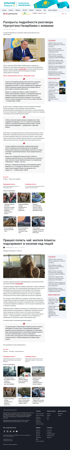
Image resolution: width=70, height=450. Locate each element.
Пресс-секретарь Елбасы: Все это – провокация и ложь (19, 75)
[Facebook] (4, 431)
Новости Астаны (40, 413)
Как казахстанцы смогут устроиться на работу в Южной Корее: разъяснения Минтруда (12, 360)
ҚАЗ (65, 13)
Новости (11, 10)
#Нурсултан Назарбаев (15, 179)
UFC (48, 419)
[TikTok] (10, 431)
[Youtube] (16, 431)
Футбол (48, 413)
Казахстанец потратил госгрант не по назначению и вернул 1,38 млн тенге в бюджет (34, 360)
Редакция (49, 432)
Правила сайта (50, 435)
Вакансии (49, 437)
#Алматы (5, 351)
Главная (4, 10)
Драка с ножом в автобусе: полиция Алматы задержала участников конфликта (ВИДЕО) (56, 56)
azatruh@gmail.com (7, 439)
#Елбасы (5, 179)
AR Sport (31, 10)
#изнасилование (19, 351)
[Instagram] (7, 431)
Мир (45, 10)
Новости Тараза (40, 424)
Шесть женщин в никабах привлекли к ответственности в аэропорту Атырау (56, 50)
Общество (38, 10)
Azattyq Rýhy (19, 283)
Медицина (60, 413)
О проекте (49, 430)
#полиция (11, 351)
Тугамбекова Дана (9, 247)
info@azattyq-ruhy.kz (8, 440)
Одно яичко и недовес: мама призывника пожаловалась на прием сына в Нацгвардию (56, 62)
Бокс (48, 417)
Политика (13, 29)
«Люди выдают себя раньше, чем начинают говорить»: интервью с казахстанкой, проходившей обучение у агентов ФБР (53, 95)
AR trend (25, 10)
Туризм (59, 415)
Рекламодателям (51, 434)
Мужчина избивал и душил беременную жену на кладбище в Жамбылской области (56, 73)
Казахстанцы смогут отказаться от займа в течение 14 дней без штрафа (53, 85)
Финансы (18, 10)
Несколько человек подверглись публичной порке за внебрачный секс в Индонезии (56, 68)
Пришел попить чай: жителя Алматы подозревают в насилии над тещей (56, 44)
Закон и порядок (52, 10)
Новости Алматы (40, 415)
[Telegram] (13, 431)
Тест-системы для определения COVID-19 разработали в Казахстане (35, 187)
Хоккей (48, 415)
